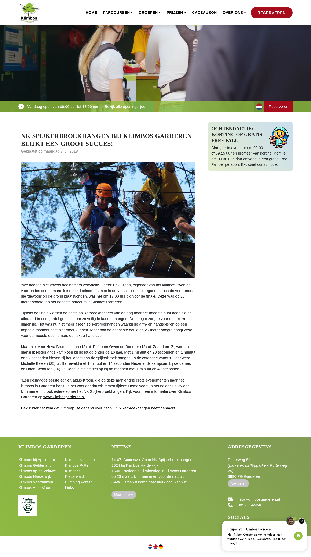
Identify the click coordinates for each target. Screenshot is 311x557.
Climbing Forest (78, 482)
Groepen (148, 13)
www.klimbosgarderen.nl (64, 397)
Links (69, 488)
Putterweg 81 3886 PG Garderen (257, 468)
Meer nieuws (123, 494)
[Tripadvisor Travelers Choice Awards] (27, 503)
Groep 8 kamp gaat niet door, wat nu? (155, 482)
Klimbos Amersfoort (34, 488)
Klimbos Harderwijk (34, 476)
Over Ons (233, 13)
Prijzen (175, 13)
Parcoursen (116, 13)
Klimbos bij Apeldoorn (36, 460)
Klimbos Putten (78, 465)
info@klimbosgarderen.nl (259, 499)
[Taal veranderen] (259, 106)
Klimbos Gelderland (35, 465)
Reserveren (271, 13)
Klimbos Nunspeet (80, 460)
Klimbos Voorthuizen (35, 482)
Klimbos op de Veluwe (37, 471)
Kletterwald (74, 476)
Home (91, 13)
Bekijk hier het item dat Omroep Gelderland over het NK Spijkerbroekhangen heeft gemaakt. (98, 408)
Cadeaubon (204, 13)
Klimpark (72, 471)
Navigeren (238, 483)
